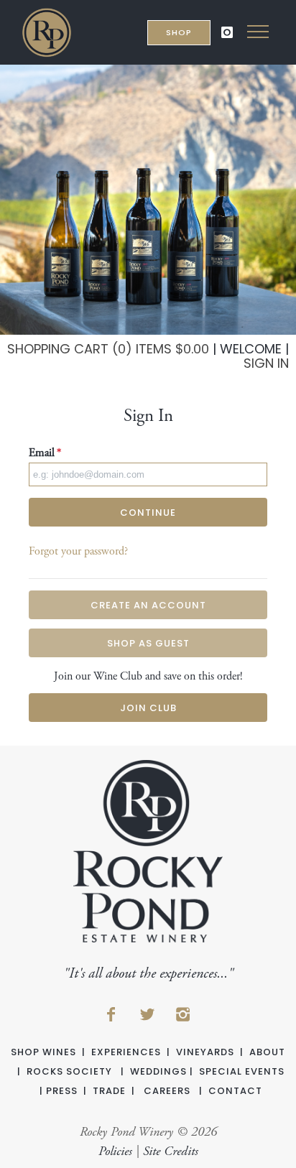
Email (45, 452)
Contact (235, 1091)
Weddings (158, 1071)
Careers (167, 1091)
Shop (179, 32)
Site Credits (170, 1151)
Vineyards (205, 1052)
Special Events (242, 1071)
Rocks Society (69, 1071)
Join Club (148, 708)
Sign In (266, 363)
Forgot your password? (78, 551)
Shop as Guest (148, 643)
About (267, 1052)
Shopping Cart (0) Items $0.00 (108, 349)
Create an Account (148, 605)
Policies (115, 1151)
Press (62, 1091)
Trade (109, 1091)
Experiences (126, 1052)
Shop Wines (43, 1052)
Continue (148, 512)
